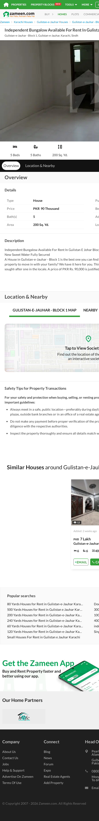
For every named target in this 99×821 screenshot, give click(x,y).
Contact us (10, 758)
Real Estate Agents (57, 776)
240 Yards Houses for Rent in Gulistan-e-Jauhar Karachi (45, 620)
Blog (47, 752)
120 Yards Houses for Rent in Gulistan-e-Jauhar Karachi (45, 632)
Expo (47, 770)
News (48, 758)
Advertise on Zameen (17, 776)
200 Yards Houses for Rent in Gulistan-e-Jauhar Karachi (45, 615)
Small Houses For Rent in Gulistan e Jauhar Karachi (43, 637)
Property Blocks (45, 4)
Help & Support (13, 770)
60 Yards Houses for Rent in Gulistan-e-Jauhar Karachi (45, 626)
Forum (48, 764)
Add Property (53, 783)
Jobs (5, 764)
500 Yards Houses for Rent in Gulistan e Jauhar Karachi (45, 609)
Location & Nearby (40, 165)
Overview (11, 165)
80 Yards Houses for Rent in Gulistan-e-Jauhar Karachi (45, 604)
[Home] (6, 4)
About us (9, 752)
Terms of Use (11, 783)
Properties (18, 4)
